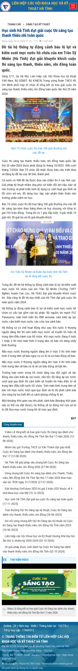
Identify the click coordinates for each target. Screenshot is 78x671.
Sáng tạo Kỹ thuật (38, 24)
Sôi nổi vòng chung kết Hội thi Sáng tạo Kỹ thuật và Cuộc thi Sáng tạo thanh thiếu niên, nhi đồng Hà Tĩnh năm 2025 (38, 525)
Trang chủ (14, 24)
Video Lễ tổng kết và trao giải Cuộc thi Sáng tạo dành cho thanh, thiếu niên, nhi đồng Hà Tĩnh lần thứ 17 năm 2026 (39, 436)
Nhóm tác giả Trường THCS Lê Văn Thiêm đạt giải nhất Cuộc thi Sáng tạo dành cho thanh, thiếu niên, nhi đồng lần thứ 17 (37, 451)
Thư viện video (19, 559)
